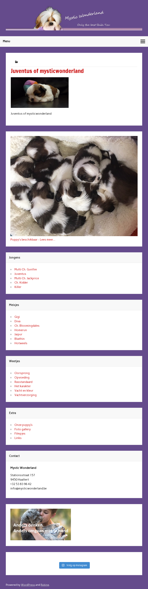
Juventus (20, 274)
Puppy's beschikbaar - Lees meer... (32, 239)
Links (18, 438)
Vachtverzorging (25, 395)
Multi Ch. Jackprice (26, 278)
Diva (17, 321)
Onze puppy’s (23, 425)
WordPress (28, 584)
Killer (17, 287)
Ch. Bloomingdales (27, 325)
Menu (6, 41)
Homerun (20, 330)
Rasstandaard (23, 382)
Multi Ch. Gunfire (25, 269)
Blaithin (19, 339)
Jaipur (18, 334)
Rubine (45, 584)
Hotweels (20, 343)
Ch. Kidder (21, 282)
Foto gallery (22, 429)
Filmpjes (19, 433)
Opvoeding (21, 377)
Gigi (17, 317)
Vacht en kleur (23, 390)
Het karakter (22, 386)
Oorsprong (22, 373)
